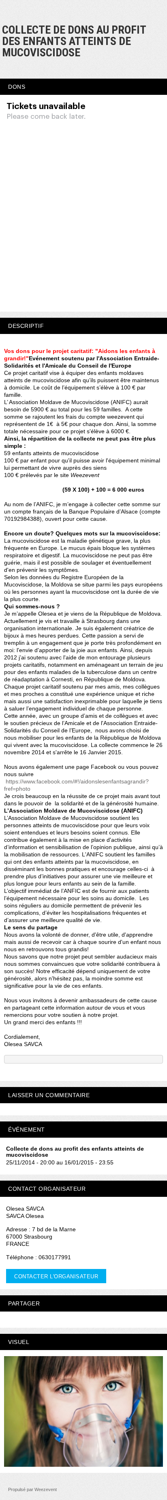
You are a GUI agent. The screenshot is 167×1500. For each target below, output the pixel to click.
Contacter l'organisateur (56, 1276)
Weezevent (45, 1489)
